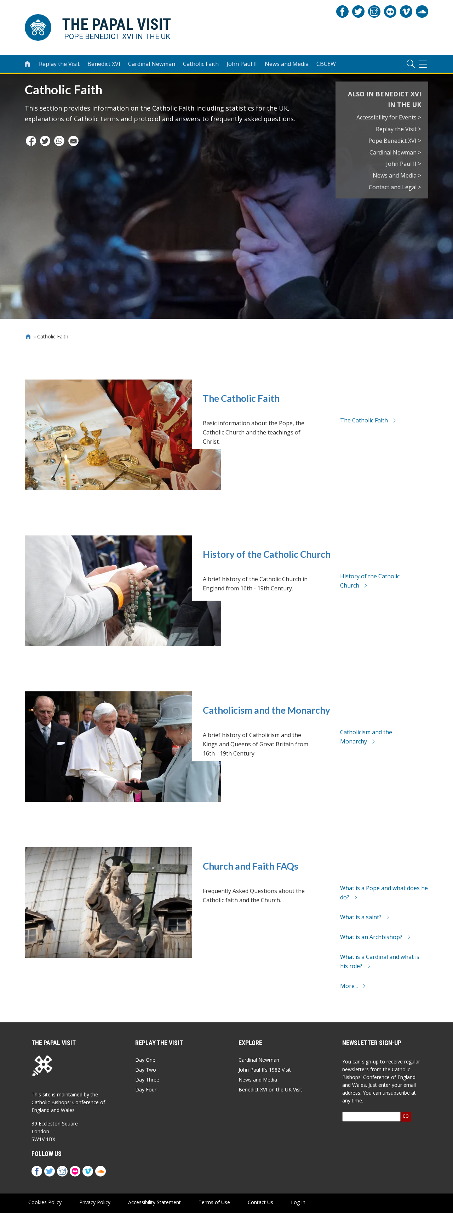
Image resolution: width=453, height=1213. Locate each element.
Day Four (145, 1089)
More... (349, 986)
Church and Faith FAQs (250, 866)
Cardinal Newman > (395, 152)
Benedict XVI (103, 64)
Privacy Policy (94, 1202)
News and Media (287, 64)
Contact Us (260, 1202)
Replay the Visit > (398, 129)
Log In (298, 1202)
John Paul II (241, 64)
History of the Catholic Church (267, 554)
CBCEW (326, 64)
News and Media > (397, 175)
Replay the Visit (59, 64)
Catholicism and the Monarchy (266, 710)
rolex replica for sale (70, 1112)
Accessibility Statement (154, 1202)
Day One (145, 1059)
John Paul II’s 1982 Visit (265, 1069)
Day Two (145, 1069)
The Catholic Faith (241, 398)
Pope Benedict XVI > (394, 141)
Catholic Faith (201, 64)
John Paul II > (403, 164)
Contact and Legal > (395, 187)
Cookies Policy (45, 1202)
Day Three (147, 1079)
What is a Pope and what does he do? (384, 892)
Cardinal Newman (151, 64)
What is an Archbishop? (371, 937)
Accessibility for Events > (388, 117)
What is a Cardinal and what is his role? (379, 961)
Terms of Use (214, 1202)
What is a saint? (361, 917)
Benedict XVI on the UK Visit (270, 1089)
